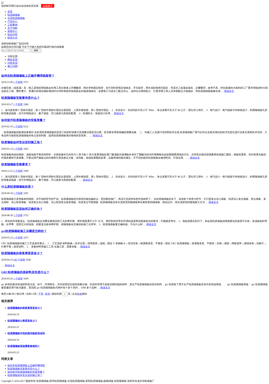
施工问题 (12, 66)
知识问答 (12, 34)
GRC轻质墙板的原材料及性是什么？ (25, 272)
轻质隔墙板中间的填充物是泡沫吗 (26, 333)
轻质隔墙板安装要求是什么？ (20, 97)
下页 (40, 294)
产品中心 (12, 21)
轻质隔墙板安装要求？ (16, 164)
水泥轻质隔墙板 (16, 18)
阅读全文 (229, 91)
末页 (47, 294)
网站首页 (12, 59)
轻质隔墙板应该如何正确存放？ (22, 208)
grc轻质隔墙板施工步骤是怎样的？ (24, 231)
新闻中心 (12, 31)
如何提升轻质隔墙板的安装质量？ (23, 120)
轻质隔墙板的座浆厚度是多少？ (22, 253)
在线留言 (48, 6)
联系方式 (12, 37)
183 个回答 (19, 259)
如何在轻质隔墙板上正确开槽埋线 (26, 365)
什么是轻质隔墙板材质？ (17, 186)
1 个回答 (18, 82)
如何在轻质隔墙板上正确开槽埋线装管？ (27, 75)
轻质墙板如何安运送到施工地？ (22, 142)
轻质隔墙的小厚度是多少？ (22, 320)
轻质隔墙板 (13, 15)
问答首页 (12, 63)
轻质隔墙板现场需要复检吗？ (23, 346)
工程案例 (12, 24)
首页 (9, 11)
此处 (79, 294)
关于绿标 (12, 28)
